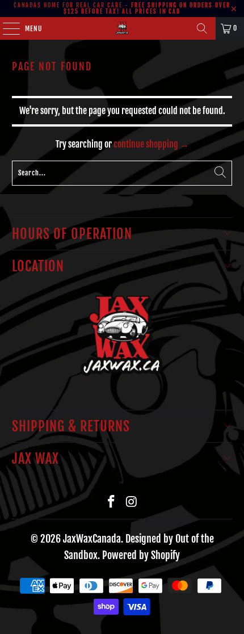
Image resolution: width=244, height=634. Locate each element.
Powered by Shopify (141, 555)
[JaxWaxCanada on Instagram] (131, 502)
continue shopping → (151, 144)
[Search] (202, 28)
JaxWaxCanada (92, 538)
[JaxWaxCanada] (122, 28)
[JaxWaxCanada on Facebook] (111, 502)
